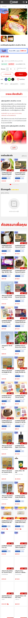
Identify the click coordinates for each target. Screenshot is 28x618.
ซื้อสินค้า (21, 74)
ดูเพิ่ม (14, 148)
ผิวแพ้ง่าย (23, 84)
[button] (24, 2)
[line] (9, 79)
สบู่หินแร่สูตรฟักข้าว (14, 84)
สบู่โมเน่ (6, 84)
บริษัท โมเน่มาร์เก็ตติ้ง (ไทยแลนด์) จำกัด (13, 61)
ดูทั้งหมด (24, 156)
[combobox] (14, 6)
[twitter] (12, 79)
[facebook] (6, 79)
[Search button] (25, 6)
